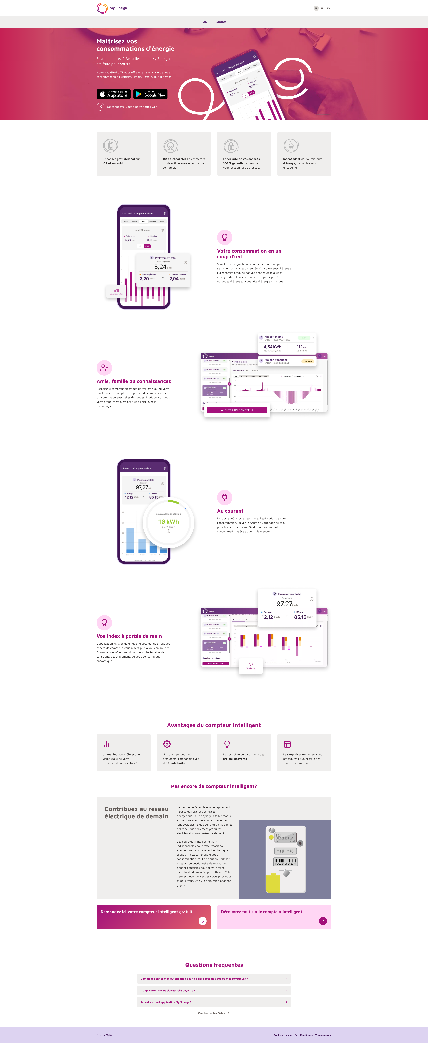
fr (316, 8)
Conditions (306, 1035)
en (328, 8)
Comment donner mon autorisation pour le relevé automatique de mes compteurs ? (194, 978)
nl (322, 8)
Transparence (323, 1035)
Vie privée (291, 1035)
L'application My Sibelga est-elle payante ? (168, 990)
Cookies (278, 1035)
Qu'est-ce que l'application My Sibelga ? (166, 1002)
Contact (220, 22)
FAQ (204, 22)
